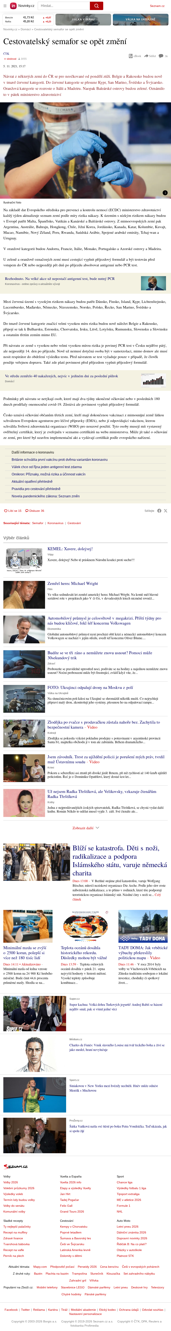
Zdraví (51, 663)
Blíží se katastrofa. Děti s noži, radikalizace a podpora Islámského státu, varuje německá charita (120, 860)
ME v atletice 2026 (129, 1199)
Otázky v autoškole (129, 1250)
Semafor (37, 523)
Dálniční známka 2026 (131, 1232)
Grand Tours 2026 (72, 1211)
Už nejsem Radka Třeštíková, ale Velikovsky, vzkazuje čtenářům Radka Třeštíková (102, 794)
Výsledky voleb (13, 1194)
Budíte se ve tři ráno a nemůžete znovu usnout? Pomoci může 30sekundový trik (100, 655)
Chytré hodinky (71, 1294)
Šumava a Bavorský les (75, 1238)
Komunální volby (14, 1211)
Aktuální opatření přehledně (32, 481)
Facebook (11, 1309)
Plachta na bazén (57, 1273)
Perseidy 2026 (87, 1266)
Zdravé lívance (13, 1238)
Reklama (39, 1309)
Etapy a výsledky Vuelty (75, 1188)
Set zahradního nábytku (139, 1273)
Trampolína (79, 1273)
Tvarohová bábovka (16, 1244)
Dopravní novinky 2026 (132, 1238)
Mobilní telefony (47, 1287)
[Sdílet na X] (165, 511)
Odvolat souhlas (152, 1309)
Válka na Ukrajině (58, 693)
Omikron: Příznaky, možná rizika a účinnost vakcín (49, 474)
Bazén (38, 1273)
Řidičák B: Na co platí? (132, 1244)
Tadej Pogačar (69, 1199)
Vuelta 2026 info (70, 1182)
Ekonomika (54, 628)
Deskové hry (139, 1287)
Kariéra (53, 1309)
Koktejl (52, 733)
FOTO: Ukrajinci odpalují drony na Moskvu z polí (90, 687)
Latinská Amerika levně (75, 1250)
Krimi (51, 767)
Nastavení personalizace (85, 1314)
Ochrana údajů (129, 1309)
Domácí (9, 381)
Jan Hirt (65, 1194)
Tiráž (64, 1309)
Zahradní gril (77, 1280)
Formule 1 (123, 1205)
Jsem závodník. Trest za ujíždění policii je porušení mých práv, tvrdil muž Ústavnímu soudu (106, 759)
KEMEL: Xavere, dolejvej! (70, 548)
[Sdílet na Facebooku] (159, 511)
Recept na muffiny (15, 1232)
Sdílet (152, 56)
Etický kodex (107, 1309)
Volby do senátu (13, 1205)
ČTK (6, 54)
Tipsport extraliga (128, 1194)
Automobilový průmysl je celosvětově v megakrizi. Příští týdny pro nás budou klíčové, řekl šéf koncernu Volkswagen (104, 620)
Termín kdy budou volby (19, 1199)
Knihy (51, 802)
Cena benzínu (109, 1266)
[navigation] (5, 6)
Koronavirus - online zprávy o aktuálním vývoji (32, 284)
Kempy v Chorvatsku (73, 1226)
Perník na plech (13, 1255)
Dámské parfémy (99, 1287)
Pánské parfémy (95, 1294)
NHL (120, 1211)
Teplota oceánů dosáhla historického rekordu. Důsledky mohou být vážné (84, 952)
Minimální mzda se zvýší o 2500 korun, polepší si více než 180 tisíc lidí (24, 952)
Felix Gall (66, 1205)
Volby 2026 (10, 1182)
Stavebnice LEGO (72, 1287)
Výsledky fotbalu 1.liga (131, 1188)
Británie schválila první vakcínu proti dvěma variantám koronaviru (60, 459)
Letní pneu (121, 1287)
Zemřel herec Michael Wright (73, 583)
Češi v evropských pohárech (140, 1266)
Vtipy (51, 554)
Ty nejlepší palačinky (17, 1226)
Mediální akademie (83, 1309)
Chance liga (124, 1182)
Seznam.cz (157, 6)
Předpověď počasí (62, 1266)
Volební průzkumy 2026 (18, 1188)
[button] (85, 150)
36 (166, 56)
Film (50, 589)
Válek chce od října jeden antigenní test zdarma (47, 467)
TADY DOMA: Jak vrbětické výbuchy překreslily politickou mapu (143, 952)
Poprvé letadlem (71, 1232)
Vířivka (93, 1280)
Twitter (25, 1309)
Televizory (157, 1287)
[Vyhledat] (96, 6)
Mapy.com (40, 1266)
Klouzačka (113, 1273)
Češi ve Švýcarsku (72, 1244)
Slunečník (96, 1273)
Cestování (74, 523)
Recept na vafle (13, 1250)
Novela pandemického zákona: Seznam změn (46, 496)
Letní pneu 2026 (127, 1226)
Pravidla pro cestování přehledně (36, 489)
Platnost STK (125, 1255)
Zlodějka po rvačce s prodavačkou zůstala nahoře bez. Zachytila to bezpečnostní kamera (104, 724)
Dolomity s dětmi (71, 1255)
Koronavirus (55, 523)
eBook (137, 56)
